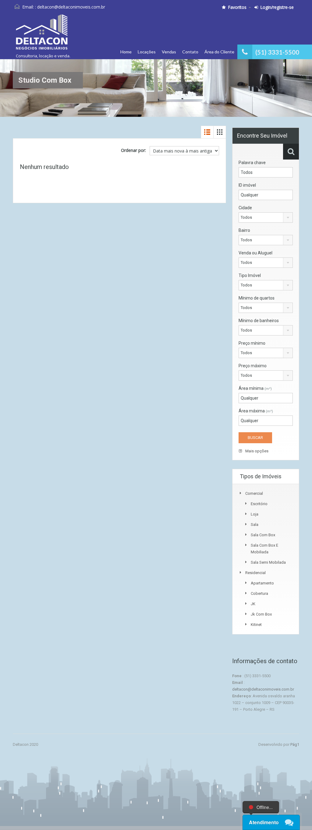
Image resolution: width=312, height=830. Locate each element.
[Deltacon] (41, 35)
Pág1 (294, 744)
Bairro (244, 230)
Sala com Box (263, 535)
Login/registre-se (277, 7)
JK (253, 604)
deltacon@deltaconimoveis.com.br (71, 7)
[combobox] (266, 217)
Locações (147, 51)
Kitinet (256, 624)
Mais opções (256, 451)
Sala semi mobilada (268, 562)
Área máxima (256, 410)
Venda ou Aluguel (255, 252)
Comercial (254, 493)
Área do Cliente (219, 51)
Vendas (169, 51)
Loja (254, 514)
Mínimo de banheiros (259, 320)
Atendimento (264, 822)
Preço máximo (253, 365)
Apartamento (262, 583)
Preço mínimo (252, 343)
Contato (190, 51)
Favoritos (237, 7)
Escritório (259, 503)
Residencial (255, 572)
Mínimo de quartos (257, 298)
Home (126, 51)
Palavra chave (252, 162)
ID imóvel (247, 185)
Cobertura (259, 593)
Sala (254, 524)
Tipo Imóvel (250, 275)
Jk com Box (261, 614)
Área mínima (255, 388)
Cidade (245, 207)
